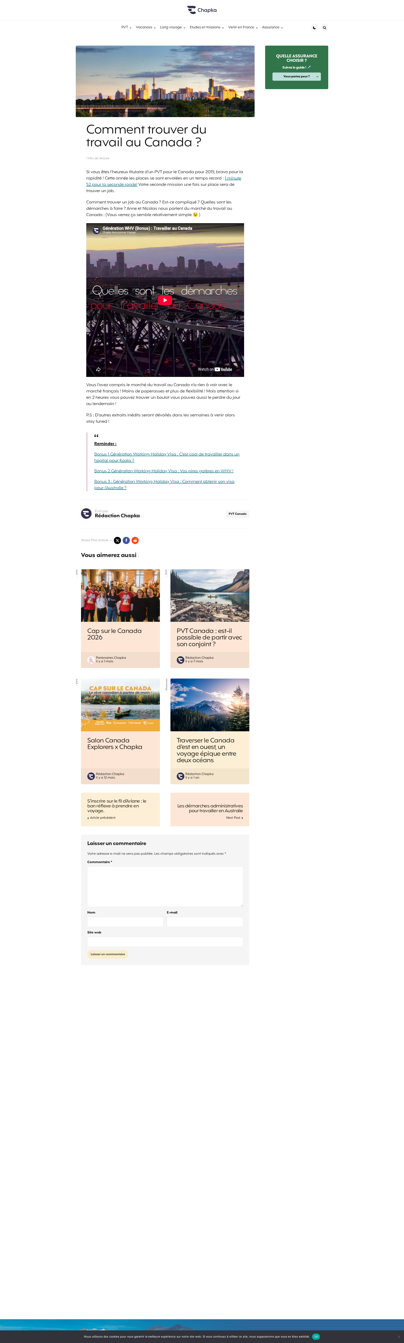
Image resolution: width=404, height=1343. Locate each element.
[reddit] (135, 540)
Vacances (166, 685)
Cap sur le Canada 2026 (114, 634)
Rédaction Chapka (117, 516)
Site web (94, 932)
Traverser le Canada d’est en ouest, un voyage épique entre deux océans (206, 751)
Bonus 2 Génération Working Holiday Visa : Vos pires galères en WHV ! (163, 471)
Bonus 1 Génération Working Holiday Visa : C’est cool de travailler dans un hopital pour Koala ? (166, 457)
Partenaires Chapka (111, 658)
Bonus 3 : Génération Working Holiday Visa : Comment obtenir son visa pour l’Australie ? (164, 484)
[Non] (399, 1337)
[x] (117, 540)
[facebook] (126, 540)
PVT (77, 571)
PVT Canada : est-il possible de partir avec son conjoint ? (209, 638)
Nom (91, 912)
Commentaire (99, 862)
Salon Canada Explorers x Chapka (114, 744)
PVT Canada (237, 514)
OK (316, 1336)
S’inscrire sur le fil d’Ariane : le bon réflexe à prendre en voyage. (116, 806)
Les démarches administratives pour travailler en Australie (210, 808)
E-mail (172, 912)
